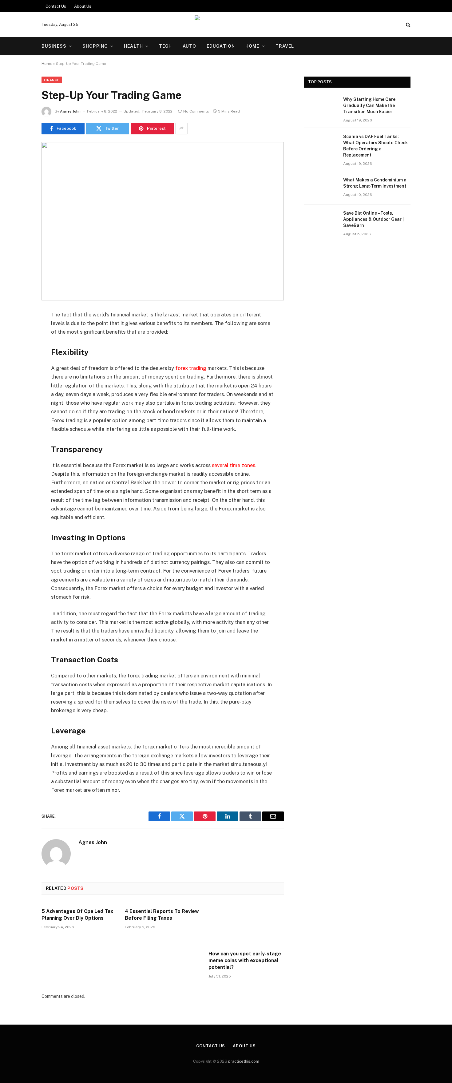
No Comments (196, 111)
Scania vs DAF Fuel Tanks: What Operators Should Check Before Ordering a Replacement (375, 145)
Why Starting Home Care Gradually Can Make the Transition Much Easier (369, 105)
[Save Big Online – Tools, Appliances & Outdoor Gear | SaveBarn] (321, 221)
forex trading (190, 368)
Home (252, 46)
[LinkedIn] (20, 362)
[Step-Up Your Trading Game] (163, 221)
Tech (165, 46)
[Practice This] (226, 24)
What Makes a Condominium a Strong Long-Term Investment (374, 182)
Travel (285, 46)
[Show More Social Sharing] (181, 128)
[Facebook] (20, 330)
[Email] (20, 393)
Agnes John (70, 111)
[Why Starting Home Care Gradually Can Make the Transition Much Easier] (321, 107)
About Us (82, 6)
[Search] (407, 25)
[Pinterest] (20, 377)
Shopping (95, 46)
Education (221, 46)
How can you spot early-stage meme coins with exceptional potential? (244, 960)
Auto (189, 46)
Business (54, 46)
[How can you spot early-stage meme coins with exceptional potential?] (246, 924)
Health (133, 46)
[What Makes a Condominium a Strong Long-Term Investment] (321, 188)
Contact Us (56, 6)
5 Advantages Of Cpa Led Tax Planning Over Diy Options (77, 914)
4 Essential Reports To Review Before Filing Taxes (162, 914)
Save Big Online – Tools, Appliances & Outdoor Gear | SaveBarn (373, 219)
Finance (51, 80)
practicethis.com (243, 1061)
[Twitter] (20, 346)
